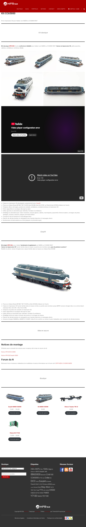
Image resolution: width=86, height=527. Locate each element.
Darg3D (38, 203)
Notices (43, 9)
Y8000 (39, 496)
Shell (39, 487)
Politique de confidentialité (54, 518)
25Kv (33, 469)
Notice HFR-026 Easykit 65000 (9, 355)
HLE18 (42, 484)
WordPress (68, 511)
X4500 (52, 490)
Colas (47, 478)
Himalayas (47, 511)
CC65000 (35, 478)
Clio (43, 478)
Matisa (46, 484)
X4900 (41, 493)
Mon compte (61, 9)
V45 (44, 490)
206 (42, 469)
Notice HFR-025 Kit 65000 (8, 352)
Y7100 (34, 496)
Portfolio (35, 9)
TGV (34, 490)
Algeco (50, 469)
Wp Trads (37, 511)
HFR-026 (10, 245)
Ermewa (48, 481)
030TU (37, 469)
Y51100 (45, 496)
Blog (27, 9)
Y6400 (46, 493)
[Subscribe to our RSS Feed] (66, 470)
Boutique (20, 9)
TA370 (52, 487)
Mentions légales (19, 518)
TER (32, 490)
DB (50, 478)
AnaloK (42, 471)
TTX (41, 490)
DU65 (37, 481)
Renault (36, 487)
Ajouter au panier (71, 413)
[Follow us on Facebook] (62, 470)
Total (37, 490)
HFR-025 (11, 46)
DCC (33, 481)
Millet (50, 484)
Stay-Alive (45, 487)
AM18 (37, 471)
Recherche (5, 477)
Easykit (42, 481)
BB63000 (35, 474)
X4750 (37, 493)
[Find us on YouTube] (71, 470)
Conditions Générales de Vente (36, 518)
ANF (46, 471)
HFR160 (26, 511)
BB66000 (43, 474)
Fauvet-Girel (34, 484)
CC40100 (49, 475)
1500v (45, 469)
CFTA (40, 478)
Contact (51, 9)
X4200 (47, 490)
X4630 (33, 493)
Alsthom (33, 471)
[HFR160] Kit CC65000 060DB (64, 363)
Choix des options (14, 413)
